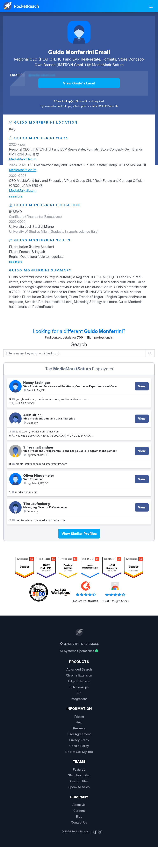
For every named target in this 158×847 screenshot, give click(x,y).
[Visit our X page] (100, 832)
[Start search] (150, 353)
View (141, 386)
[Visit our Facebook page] (95, 832)
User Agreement (79, 734)
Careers (79, 811)
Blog (79, 816)
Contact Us (79, 822)
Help (79, 722)
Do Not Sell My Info (79, 752)
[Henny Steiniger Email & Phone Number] (15, 386)
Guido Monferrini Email (79, 52)
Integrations (79, 699)
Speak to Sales (79, 787)
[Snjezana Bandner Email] (15, 451)
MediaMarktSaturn (108, 65)
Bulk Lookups (79, 687)
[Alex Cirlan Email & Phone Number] (15, 418)
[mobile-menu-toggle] (151, 6)
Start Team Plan (79, 775)
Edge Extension (79, 681)
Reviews (79, 728)
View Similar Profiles (79, 534)
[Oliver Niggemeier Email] (15, 479)
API (79, 693)
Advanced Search (79, 669)
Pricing (79, 716)
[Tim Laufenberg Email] (15, 507)
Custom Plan (79, 781)
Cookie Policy (79, 746)
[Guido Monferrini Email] (79, 32)
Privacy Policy (79, 740)
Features (79, 769)
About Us (79, 805)
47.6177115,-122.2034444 (81, 644)
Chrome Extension (79, 675)
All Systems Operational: (77, 651)
